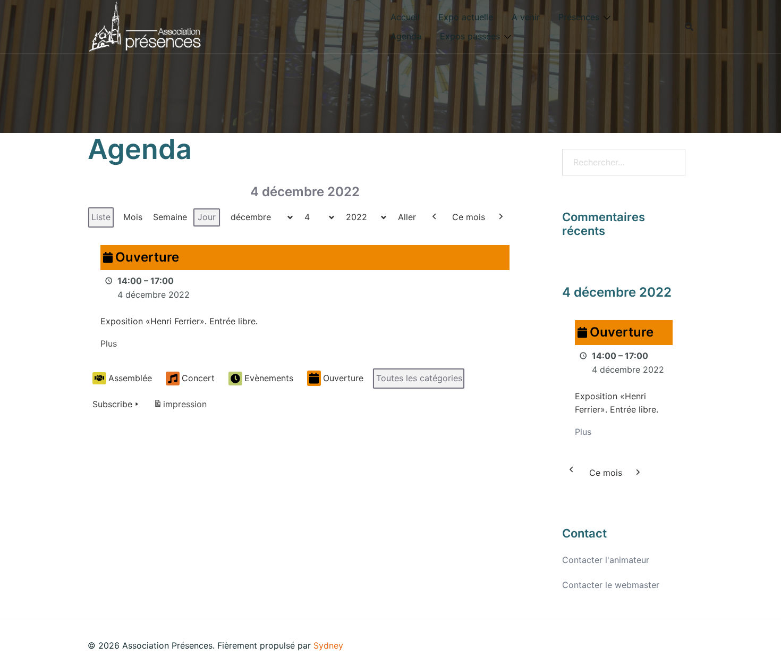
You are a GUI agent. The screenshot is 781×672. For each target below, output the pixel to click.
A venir (526, 17)
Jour (207, 217)
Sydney (328, 645)
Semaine (170, 217)
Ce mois (468, 217)
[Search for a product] (689, 26)
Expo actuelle (465, 17)
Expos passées (470, 36)
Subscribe (112, 404)
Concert (198, 378)
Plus (108, 343)
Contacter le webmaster (610, 584)
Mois (132, 217)
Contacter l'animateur (605, 560)
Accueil (405, 17)
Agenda (405, 36)
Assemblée (130, 378)
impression (180, 407)
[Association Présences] (145, 25)
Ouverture (343, 378)
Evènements (268, 378)
